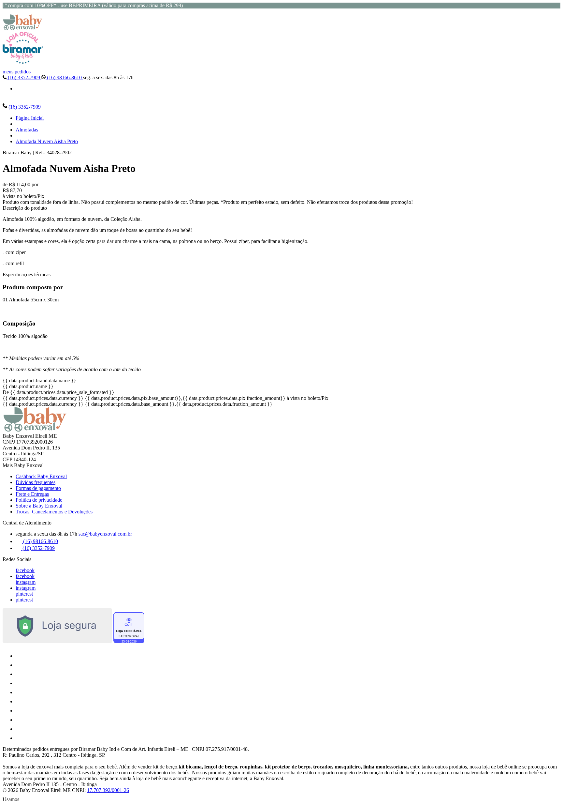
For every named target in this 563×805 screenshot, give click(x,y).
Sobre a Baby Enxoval (39, 506)
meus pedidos (17, 71)
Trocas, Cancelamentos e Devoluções (54, 511)
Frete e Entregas (32, 494)
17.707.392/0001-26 (108, 790)
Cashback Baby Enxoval (41, 476)
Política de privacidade (39, 500)
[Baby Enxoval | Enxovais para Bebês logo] (23, 28)
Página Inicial (30, 118)
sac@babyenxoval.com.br (105, 534)
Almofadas (27, 129)
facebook (25, 570)
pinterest (24, 594)
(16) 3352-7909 (24, 77)
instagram (26, 582)
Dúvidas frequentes (35, 482)
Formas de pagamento (38, 488)
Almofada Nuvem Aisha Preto (47, 141)
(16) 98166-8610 (64, 77)
